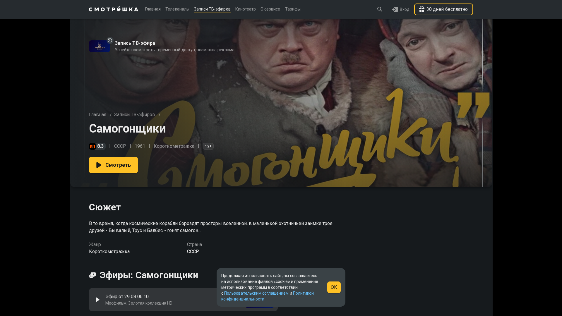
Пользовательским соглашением (256, 293)
